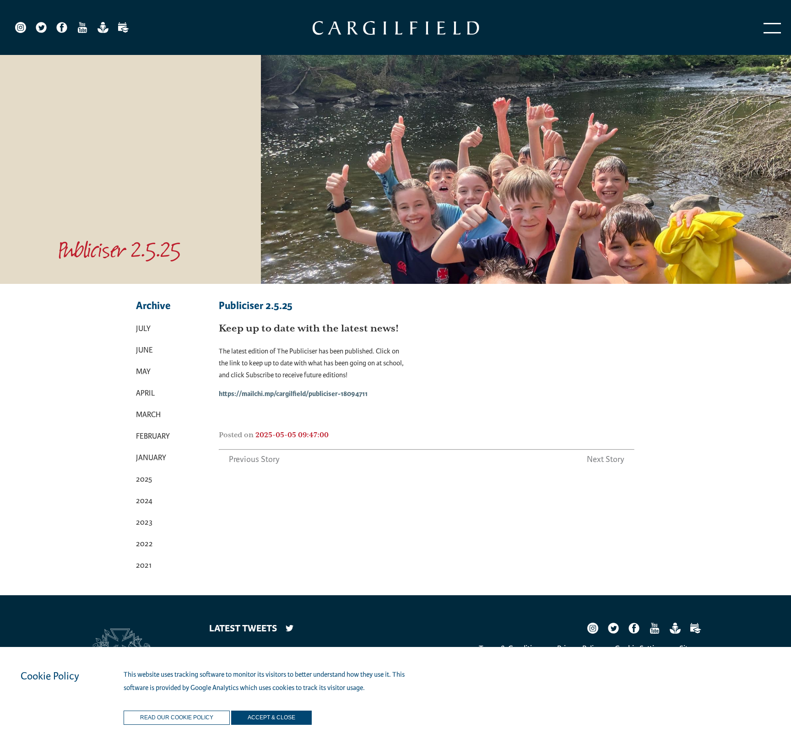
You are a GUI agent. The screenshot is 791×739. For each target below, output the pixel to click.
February (153, 436)
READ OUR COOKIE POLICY (176, 718)
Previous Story (254, 459)
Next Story (605, 459)
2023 (144, 522)
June (144, 350)
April (145, 393)
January (151, 457)
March (148, 414)
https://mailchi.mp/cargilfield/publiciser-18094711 (293, 394)
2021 (144, 565)
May (143, 371)
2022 (144, 544)
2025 (144, 479)
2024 (144, 500)
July (143, 328)
